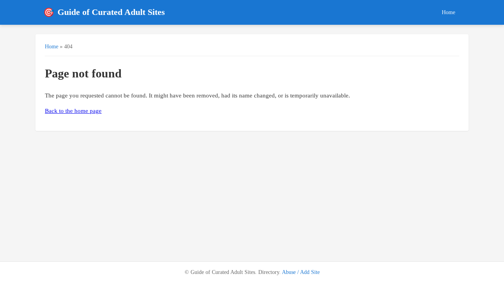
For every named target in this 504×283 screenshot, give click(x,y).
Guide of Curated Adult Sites (104, 12)
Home (448, 12)
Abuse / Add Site (301, 272)
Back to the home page (73, 111)
